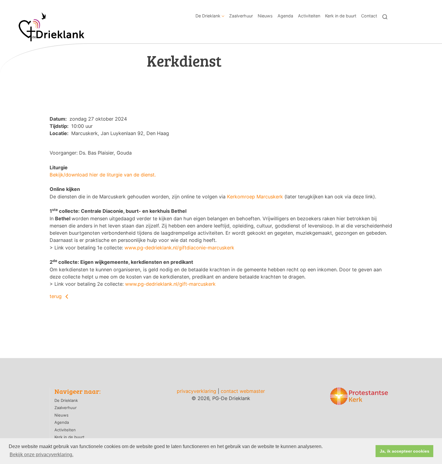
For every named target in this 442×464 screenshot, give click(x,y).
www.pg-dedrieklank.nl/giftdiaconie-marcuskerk (179, 248)
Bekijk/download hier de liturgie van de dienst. (103, 175)
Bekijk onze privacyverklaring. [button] (41, 454)
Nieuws (265, 15)
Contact (369, 15)
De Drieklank (207, 15)
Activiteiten (309, 15)
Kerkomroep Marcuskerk (255, 197)
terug (56, 296)
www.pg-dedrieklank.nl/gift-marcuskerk (170, 284)
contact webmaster (243, 391)
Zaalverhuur (241, 15)
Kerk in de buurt (340, 15)
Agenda (285, 15)
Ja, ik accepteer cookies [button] (404, 451)
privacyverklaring (196, 391)
